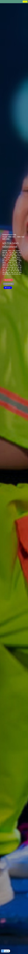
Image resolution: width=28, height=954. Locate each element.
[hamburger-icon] (25, 2)
